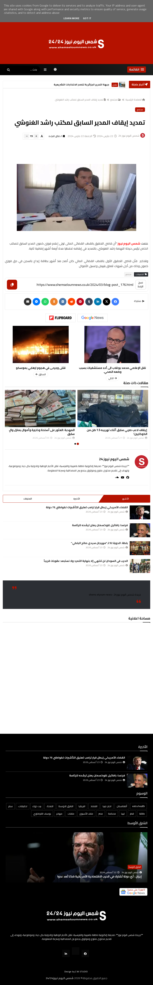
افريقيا (82, 806)
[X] (106, 301)
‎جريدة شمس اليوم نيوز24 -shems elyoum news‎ (115, 594)
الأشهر (125, 499)
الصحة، (49, 806)
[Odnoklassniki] (54, 301)
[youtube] (121, 477)
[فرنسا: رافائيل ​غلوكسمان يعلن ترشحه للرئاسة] (140, 530)
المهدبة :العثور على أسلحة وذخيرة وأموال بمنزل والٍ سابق (42, 432)
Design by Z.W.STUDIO (76, 971)
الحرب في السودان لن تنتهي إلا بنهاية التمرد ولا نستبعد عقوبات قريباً (86, 560)
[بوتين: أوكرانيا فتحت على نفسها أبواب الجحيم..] (76, 863)
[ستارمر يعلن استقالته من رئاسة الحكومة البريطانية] (122, 84)
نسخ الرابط (140, 284)
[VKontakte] (62, 301)
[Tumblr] (89, 301)
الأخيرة (76, 499)
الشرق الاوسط (66, 806)
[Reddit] (71, 301)
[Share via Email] (27, 301)
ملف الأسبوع (86, 813)
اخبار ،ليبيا (107, 806)
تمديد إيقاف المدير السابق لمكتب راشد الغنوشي (79, 99)
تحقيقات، (22, 806)
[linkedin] (98, 301)
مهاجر (59, 813)
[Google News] (92, 318)
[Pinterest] (80, 301)
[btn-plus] (36, 136)
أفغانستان (122, 806)
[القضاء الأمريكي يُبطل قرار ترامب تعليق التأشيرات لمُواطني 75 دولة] (140, 512)
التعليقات (27, 499)
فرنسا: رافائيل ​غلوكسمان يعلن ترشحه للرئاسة (100, 525)
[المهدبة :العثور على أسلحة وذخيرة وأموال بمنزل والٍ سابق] (40, 408)
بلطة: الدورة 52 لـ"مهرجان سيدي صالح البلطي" (99, 543)
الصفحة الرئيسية (133, 99)
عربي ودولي (135, 867)
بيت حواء (36, 806)
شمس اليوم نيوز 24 (114, 459)
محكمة (112, 813)
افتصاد (93, 806)
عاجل (115, 85)
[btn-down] (26, 136)
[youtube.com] (75, 951)
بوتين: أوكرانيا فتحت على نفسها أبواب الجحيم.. (112, 876)
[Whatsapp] (45, 301)
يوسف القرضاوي (42, 813)
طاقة (142, 813)
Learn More (71, 18)
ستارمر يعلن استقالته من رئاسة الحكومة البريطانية (79, 85)
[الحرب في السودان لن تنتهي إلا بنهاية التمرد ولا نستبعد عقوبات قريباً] (140, 566)
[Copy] (12, 285)
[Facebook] (115, 301)
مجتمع (114, 99)
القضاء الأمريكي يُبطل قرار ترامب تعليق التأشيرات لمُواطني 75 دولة (87, 507)
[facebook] (126, 477)
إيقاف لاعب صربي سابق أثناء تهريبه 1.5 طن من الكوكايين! (117, 432)
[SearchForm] (8, 70)
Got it (87, 18)
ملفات (71, 813)
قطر (132, 813)
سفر (10, 806)
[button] (136, 69)
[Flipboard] (60, 318)
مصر (100, 813)
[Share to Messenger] (36, 301)
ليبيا (123, 813)
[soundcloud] (116, 477)
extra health (138, 806)
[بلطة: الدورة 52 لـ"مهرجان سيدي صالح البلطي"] (140, 548)
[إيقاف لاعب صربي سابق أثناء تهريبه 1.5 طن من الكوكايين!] (112, 408)
